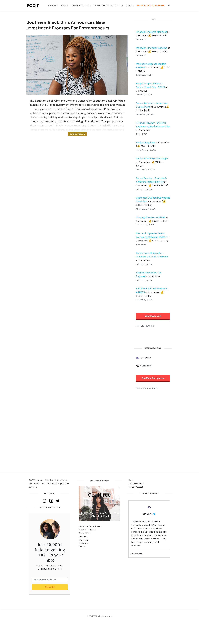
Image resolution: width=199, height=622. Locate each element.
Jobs (63, 5)
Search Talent (85, 533)
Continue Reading (77, 134)
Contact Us (84, 543)
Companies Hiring (80, 5)
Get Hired (83, 536)
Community (117, 5)
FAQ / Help (83, 540)
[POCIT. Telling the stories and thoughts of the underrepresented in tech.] (33, 5)
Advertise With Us (136, 483)
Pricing (82, 546)
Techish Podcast (135, 487)
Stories (52, 5)
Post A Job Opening (87, 529)
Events (130, 5)
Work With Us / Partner (150, 5)
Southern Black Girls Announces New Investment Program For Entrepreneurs (67, 25)
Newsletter (100, 5)
